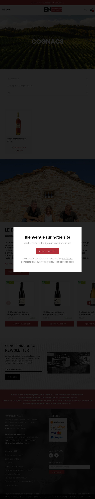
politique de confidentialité (60, 261)
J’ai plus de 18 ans (47, 251)
